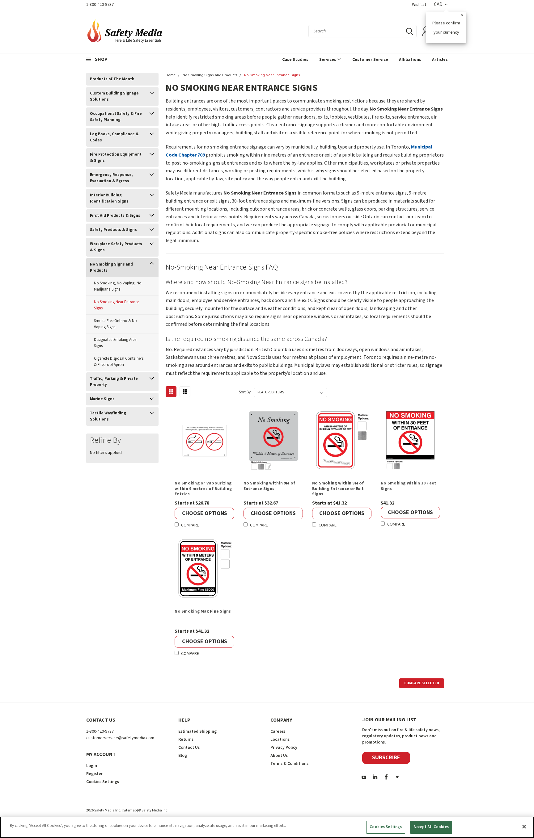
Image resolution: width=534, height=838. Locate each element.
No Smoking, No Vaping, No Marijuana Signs (118, 286)
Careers (277, 731)
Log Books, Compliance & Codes (114, 137)
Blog (182, 755)
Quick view (204, 440)
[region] (267, 827)
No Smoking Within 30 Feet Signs (408, 486)
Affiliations (410, 60)
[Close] (524, 826)
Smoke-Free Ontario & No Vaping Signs (115, 324)
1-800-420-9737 (100, 5)
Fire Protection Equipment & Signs (116, 157)
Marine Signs (102, 399)
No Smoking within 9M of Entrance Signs (269, 486)
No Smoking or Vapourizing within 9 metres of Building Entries (203, 489)
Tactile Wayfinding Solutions (108, 416)
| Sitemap (129, 810)
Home (171, 75)
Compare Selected (421, 683)
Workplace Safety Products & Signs (116, 247)
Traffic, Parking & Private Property (114, 382)
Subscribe (386, 757)
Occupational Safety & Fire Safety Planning (116, 117)
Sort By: (245, 392)
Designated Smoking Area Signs (115, 343)
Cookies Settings (386, 827)
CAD (438, 4)
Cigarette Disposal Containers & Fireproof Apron (118, 361)
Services (328, 60)
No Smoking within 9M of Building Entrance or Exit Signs (338, 489)
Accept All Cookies (430, 827)
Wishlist (419, 5)
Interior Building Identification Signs (109, 198)
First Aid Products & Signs (115, 215)
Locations (280, 739)
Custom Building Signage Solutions (114, 96)
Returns (185, 739)
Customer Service (370, 60)
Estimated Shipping (197, 731)
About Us (279, 755)
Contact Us (189, 747)
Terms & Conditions (289, 763)
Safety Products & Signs (113, 230)
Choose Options (204, 513)
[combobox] (362, 31)
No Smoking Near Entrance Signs (116, 305)
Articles (440, 60)
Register (94, 774)
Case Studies (295, 60)
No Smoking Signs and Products (111, 267)
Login (91, 766)
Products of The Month (112, 79)
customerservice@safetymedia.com (120, 738)
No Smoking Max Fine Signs (203, 611)
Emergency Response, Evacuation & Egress (111, 178)
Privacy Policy (283, 747)
